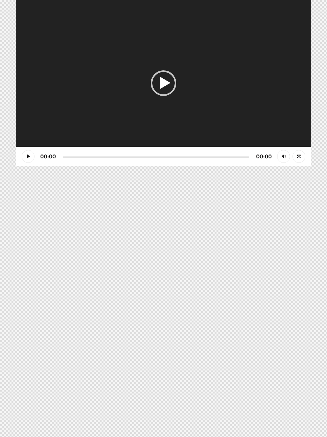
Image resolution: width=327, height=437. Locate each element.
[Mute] (283, 156)
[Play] (28, 156)
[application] (163, 83)
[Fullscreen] (299, 156)
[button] (163, 83)
